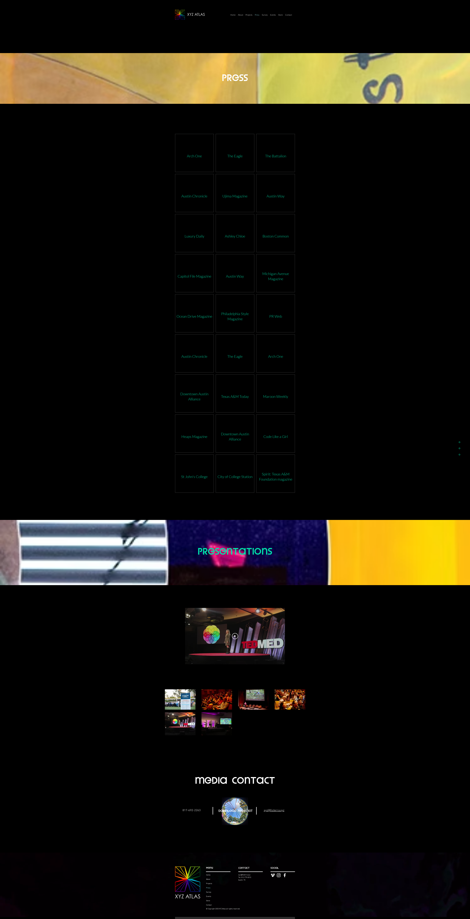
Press (208, 888)
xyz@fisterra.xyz (244, 875)
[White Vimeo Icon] (272, 875)
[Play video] (235, 636)
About (208, 879)
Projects (209, 884)
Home (208, 875)
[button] (194, 153)
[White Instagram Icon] (278, 875)
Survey (208, 892)
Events (208, 896)
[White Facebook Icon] (284, 875)
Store (208, 901)
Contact (209, 905)
